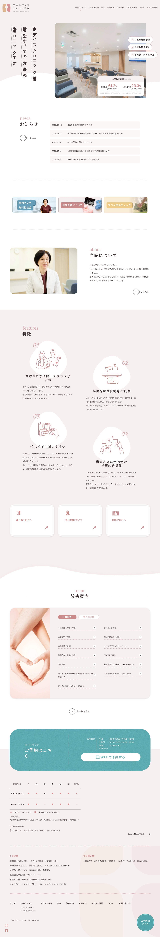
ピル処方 (121, 861)
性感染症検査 (142, 861)
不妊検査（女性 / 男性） (67, 628)
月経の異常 (88, 861)
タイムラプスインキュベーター (116, 646)
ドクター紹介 (93, 8)
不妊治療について (29, 911)
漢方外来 (112, 861)
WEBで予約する (113, 757)
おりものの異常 (100, 861)
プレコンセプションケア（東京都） (72, 686)
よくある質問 (131, 8)
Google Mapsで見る (136, 834)
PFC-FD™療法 (110, 655)
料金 (103, 8)
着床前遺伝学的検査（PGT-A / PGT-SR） (120, 664)
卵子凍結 (61, 664)
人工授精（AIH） (64, 637)
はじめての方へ (28, 907)
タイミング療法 (110, 628)
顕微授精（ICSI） (65, 646)
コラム (141, 8)
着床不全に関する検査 (67, 655)
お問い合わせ (152, 8)
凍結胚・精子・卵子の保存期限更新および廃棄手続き (75, 675)
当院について (80, 8)
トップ (12, 903)
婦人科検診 (130, 861)
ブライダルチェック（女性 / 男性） (118, 674)
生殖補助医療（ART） (113, 637)
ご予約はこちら (145, 922)
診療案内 (110, 8)
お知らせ (120, 8)
